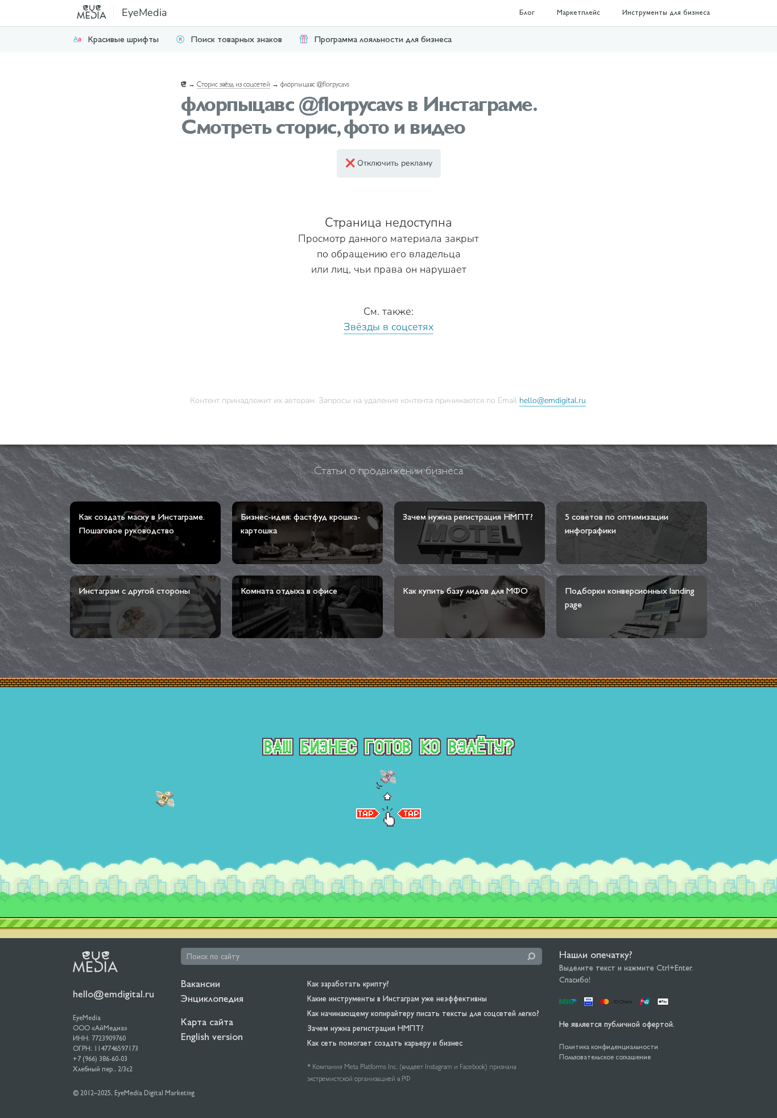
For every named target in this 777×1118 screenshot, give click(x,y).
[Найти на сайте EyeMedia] (531, 956)
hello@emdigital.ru (552, 400)
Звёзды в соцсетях (388, 327)
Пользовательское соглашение (605, 1057)
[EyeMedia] (95, 960)
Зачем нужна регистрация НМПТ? (365, 1028)
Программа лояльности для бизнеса (383, 39)
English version (212, 1036)
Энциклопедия (212, 998)
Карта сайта (207, 1021)
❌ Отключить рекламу (388, 163)
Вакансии (200, 983)
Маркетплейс (578, 12)
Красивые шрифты (123, 39)
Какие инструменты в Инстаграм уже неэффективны (397, 998)
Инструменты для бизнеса (666, 12)
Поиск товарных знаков (236, 39)
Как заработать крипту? (348, 983)
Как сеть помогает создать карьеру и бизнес (384, 1042)
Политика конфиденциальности (608, 1047)
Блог (527, 12)
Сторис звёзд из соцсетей (233, 84)
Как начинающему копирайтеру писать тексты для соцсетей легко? (423, 1013)
